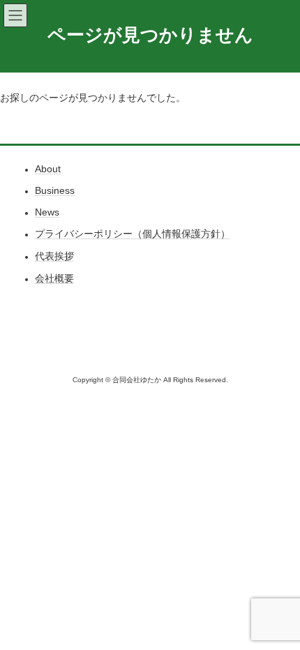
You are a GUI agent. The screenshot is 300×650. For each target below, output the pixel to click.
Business (55, 191)
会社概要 (54, 279)
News (47, 213)
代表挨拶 (54, 257)
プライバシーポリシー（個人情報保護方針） (132, 234)
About (48, 169)
